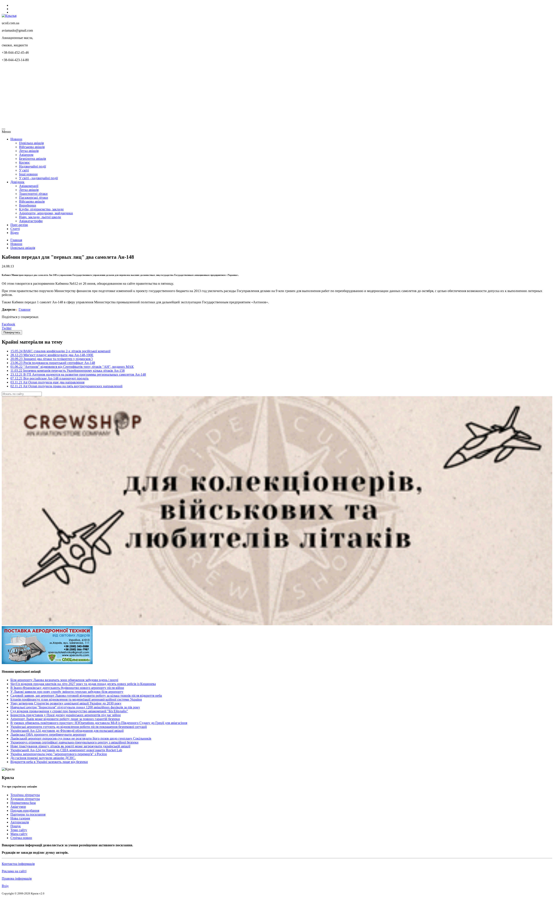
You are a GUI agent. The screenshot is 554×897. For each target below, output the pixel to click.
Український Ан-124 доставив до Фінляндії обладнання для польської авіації (67, 730)
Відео (14, 232)
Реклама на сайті (14, 871)
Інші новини (28, 174)
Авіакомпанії (28, 186)
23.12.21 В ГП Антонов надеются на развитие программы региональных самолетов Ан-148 (78, 374)
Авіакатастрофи (31, 221)
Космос (24, 162)
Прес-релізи (19, 225)
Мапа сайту (18, 834)
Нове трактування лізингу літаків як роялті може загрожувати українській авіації (70, 746)
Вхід (5, 886)
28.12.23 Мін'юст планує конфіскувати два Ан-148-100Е (51, 355)
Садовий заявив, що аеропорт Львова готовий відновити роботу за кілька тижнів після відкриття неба (86, 695)
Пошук (15, 826)
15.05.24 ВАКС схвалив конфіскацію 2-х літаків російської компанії (60, 351)
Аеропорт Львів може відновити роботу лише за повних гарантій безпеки (65, 719)
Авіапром (26, 155)
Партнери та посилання (27, 814)
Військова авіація (32, 147)
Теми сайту (18, 830)
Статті (15, 229)
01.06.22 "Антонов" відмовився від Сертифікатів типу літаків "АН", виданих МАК (72, 366)
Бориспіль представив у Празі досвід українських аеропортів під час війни (65, 715)
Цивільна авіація (31, 143)
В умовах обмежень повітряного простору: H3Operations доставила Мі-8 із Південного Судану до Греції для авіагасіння (98, 723)
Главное (25, 309)
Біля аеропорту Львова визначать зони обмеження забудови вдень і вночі (64, 680)
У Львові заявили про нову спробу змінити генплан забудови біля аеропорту (66, 691)
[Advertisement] (131, 95)
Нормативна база (23, 803)
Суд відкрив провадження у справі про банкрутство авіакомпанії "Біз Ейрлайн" (69, 711)
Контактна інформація (18, 864)
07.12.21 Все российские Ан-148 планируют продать (49, 378)
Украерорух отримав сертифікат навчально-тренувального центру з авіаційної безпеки (74, 742)
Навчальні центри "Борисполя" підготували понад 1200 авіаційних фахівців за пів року (75, 707)
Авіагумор (18, 806)
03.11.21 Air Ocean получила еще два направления (47, 382)
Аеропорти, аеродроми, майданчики (46, 213)
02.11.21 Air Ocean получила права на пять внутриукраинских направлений (66, 386)
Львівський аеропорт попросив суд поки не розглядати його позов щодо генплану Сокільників (80, 738)
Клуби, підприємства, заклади (41, 209)
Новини (16, 139)
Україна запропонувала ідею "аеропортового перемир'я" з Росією (58, 754)
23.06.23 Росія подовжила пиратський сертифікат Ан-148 (52, 363)
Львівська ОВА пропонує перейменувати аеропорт (48, 734)
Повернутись (11, 332)
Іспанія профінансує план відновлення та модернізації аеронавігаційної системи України (76, 699)
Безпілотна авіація (32, 158)
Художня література (25, 799)
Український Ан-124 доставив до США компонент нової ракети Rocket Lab (66, 750)
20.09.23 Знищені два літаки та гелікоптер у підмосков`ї (51, 359)
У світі (24, 170)
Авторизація (19, 822)
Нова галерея (20, 818)
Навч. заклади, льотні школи (40, 217)
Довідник (17, 182)
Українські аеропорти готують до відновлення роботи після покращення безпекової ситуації (78, 727)
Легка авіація (29, 151)
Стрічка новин (21, 838)
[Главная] (9, 16)
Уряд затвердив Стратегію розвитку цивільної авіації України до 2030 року (65, 703)
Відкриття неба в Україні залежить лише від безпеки (49, 762)
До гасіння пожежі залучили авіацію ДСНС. (43, 758)
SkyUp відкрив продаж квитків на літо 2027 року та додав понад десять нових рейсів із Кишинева (83, 684)
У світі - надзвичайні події (38, 178)
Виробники (27, 205)
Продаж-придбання (24, 810)
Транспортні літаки (33, 194)
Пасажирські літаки (33, 197)
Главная (16, 240)
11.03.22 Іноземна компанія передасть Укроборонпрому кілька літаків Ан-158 (67, 370)
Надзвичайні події (32, 166)
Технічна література (25, 795)
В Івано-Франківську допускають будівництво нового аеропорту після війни (67, 688)
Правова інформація (17, 878)
